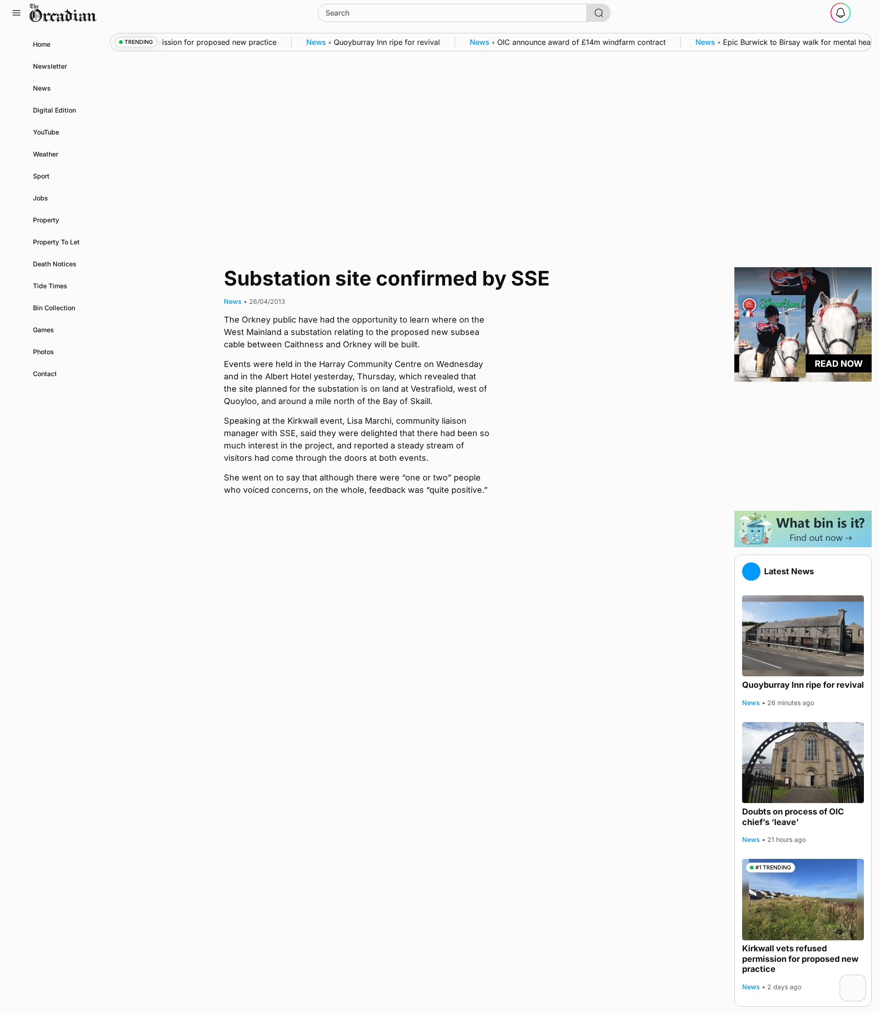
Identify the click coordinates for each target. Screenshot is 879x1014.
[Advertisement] (803, 446)
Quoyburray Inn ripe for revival (803, 685)
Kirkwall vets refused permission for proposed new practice (800, 959)
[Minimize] (860, 980)
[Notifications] (840, 13)
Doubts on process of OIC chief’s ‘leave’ (793, 817)
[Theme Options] (862, 13)
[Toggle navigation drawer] (16, 13)
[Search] (599, 13)
